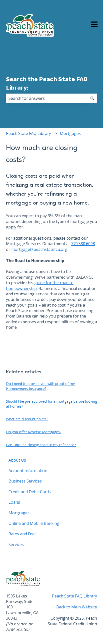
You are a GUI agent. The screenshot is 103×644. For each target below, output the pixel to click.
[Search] (92, 98)
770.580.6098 (83, 243)
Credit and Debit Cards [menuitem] (29, 491)
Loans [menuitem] (14, 502)
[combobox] (47, 98)
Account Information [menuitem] (27, 470)
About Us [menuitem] (17, 460)
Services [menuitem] (16, 544)
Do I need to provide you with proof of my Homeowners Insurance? (40, 386)
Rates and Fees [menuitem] (22, 534)
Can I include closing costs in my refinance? (41, 444)
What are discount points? (27, 419)
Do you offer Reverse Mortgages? (33, 431)
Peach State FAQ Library (28, 133)
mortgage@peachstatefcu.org (39, 249)
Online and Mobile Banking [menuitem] (34, 523)
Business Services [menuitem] (25, 481)
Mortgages (70, 133)
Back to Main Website (76, 607)
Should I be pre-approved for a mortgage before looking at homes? (51, 404)
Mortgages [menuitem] (19, 513)
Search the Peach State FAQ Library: (47, 83)
